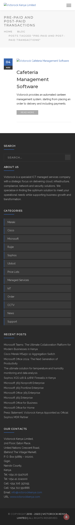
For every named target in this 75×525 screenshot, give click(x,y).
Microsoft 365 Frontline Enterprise (24, 387)
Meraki (11, 222)
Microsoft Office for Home (19, 407)
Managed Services (18, 280)
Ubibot (11, 263)
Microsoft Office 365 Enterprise (22, 392)
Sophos (12, 255)
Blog (21, 31)
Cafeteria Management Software (33, 79)
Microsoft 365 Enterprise (18, 397)
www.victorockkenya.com (25, 496)
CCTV (11, 305)
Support (12, 321)
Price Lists (13, 271)
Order (10, 296)
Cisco (10, 230)
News (10, 313)
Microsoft (13, 238)
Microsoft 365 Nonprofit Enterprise (24, 383)
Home (8, 31)
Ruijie (10, 246)
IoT (9, 288)
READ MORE (27, 112)
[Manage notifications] (66, 517)
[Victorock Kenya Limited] (20, 4)
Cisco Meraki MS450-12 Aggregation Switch (29, 354)
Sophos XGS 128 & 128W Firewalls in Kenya (30, 377)
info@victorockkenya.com (26, 492)
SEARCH (67, 157)
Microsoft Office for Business (21, 402)
